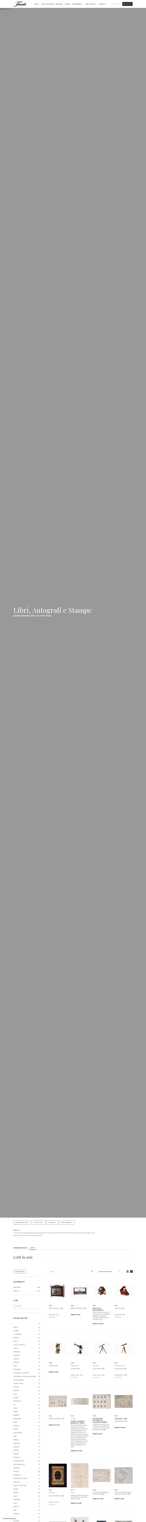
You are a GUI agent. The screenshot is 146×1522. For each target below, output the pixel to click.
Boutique (59, 4)
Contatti (102, 4)
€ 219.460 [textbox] (19, 1306)
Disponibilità (19, 1282)
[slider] (14, 1308)
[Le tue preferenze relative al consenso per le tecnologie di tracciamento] (10, 1518)
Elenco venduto (66, 1222)
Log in (128, 4)
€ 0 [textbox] (14, 1306)
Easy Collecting (48, 4)
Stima (15, 1300)
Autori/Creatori (20, 1318)
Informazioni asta (20, 1248)
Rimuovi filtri (19, 1271)
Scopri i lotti (38, 1222)
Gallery (68, 4)
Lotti (32, 1248)
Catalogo (52, 1222)
